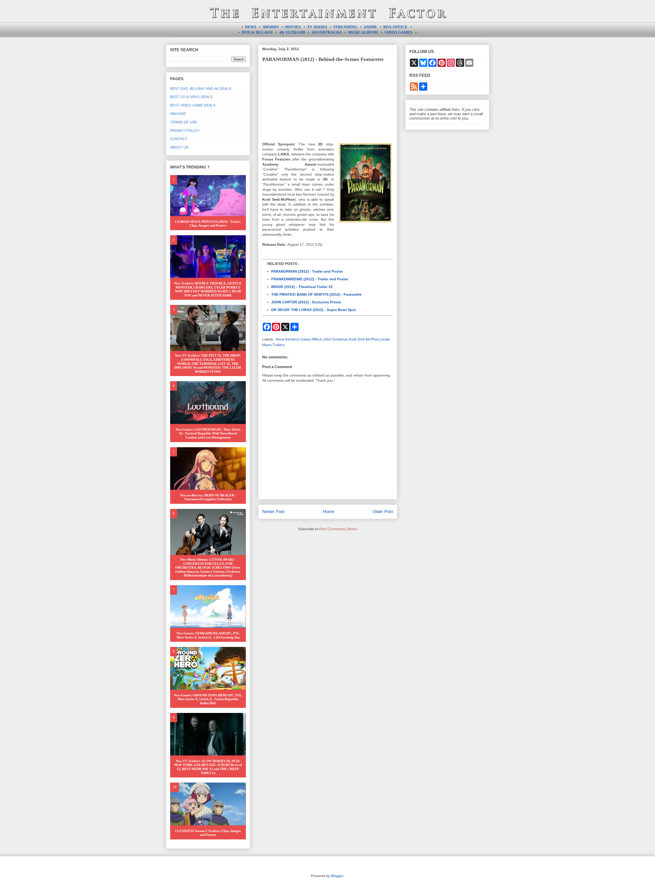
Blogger (337, 876)
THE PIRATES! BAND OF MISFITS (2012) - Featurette (316, 294)
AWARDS (271, 27)
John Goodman (335, 339)
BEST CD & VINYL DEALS (191, 97)
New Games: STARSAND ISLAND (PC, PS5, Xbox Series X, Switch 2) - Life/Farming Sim (208, 635)
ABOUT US (179, 147)
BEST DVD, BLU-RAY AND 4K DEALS (200, 89)
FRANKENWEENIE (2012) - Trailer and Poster (309, 279)
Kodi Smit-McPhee (364, 339)
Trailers (278, 345)
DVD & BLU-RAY (257, 32)
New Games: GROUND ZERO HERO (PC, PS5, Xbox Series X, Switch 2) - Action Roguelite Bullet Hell (208, 699)
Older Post (383, 511)
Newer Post (273, 511)
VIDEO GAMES (398, 32)
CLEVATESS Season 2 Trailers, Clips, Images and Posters (208, 833)
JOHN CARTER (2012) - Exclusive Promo (306, 302)
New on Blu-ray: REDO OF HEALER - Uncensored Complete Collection (208, 497)
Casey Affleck (311, 339)
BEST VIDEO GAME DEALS (192, 105)
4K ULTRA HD (292, 32)
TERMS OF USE (183, 122)
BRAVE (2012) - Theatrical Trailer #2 (302, 287)
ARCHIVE (178, 114)
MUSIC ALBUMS (363, 32)
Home (328, 511)
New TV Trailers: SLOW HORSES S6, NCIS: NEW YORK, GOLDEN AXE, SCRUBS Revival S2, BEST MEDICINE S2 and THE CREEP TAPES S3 (208, 767)
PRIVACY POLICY (184, 131)
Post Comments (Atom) (338, 529)
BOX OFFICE (395, 27)
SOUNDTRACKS (327, 32)
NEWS (250, 27)
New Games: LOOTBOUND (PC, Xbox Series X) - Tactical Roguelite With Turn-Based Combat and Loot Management (208, 433)
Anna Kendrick (287, 339)
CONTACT (178, 139)
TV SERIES (317, 27)
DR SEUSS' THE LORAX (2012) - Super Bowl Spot (313, 310)
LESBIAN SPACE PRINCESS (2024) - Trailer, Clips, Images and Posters (208, 224)
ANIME (370, 27)
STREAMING (345, 27)
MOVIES (293, 27)
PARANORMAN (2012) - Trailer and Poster (307, 271)
